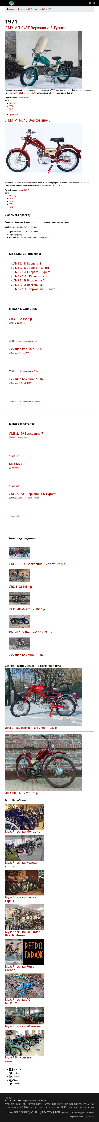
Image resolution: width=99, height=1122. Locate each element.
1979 (52, 1107)
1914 (13, 1104)
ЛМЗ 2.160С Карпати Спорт (31, 268)
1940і (18, 1104)
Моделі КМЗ (14, 486)
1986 (11, 1113)
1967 (9, 1107)
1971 (11, 109)
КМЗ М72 (15, 464)
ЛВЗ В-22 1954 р (20, 319)
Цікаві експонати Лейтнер (30, 371)
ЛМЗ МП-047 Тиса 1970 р (27, 609)
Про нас (8, 1098)
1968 (14, 1107)
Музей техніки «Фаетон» (23, 1026)
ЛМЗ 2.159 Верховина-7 (28, 280)
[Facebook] (90, 3)
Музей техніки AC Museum (17, 1001)
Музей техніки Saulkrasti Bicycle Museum (22, 933)
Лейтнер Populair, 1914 (25, 349)
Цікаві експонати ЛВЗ (28, 341)
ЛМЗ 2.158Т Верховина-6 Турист (32, 494)
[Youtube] (94, 3)
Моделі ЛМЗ (24, 98)
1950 (33, 1104)
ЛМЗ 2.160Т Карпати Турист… (33, 272)
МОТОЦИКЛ (52, 1112)
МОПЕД (12, 103)
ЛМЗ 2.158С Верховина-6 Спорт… (35, 289)
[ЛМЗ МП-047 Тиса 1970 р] (49, 762)
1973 (11, 210)
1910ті (8, 1104)
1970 (11, 201)
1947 (24, 1104)
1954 (49, 1104)
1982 (76, 1107)
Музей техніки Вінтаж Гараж (20, 899)
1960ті (60, 1104)
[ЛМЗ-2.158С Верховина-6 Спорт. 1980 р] (49, 697)
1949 (29, 1104)
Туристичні (14, 114)
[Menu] (5, 3)
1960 (54, 1104)
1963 (76, 1104)
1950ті (39, 1104)
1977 (42, 1107)
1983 (81, 1107)
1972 (11, 112)
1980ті (65, 1107)
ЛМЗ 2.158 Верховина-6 (28, 285)
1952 (45, 1104)
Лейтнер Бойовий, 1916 (26, 379)
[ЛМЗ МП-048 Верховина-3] (49, 152)
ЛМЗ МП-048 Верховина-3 (22, 93)
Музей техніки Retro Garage (19, 968)
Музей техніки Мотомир (22, 831)
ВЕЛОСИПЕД (22, 1112)
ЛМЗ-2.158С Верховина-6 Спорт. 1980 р (37, 564)
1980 (58, 1107)
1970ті (12, 106)
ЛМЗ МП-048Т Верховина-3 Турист (35, 27)
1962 (71, 1104)
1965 (86, 1104)
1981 (71, 1107)
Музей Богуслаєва (18, 1057)
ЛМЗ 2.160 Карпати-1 (27, 263)
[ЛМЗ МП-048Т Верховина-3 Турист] (49, 60)
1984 (86, 1107)
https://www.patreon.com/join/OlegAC (32, 237)
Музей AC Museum (69, 1112)
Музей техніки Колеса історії (21, 864)
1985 (91, 1107)
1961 (66, 1104)
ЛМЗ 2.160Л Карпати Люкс (30, 276)
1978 (47, 1107)
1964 (81, 1104)
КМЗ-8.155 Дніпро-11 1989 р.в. (31, 632)
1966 (91, 1104)
